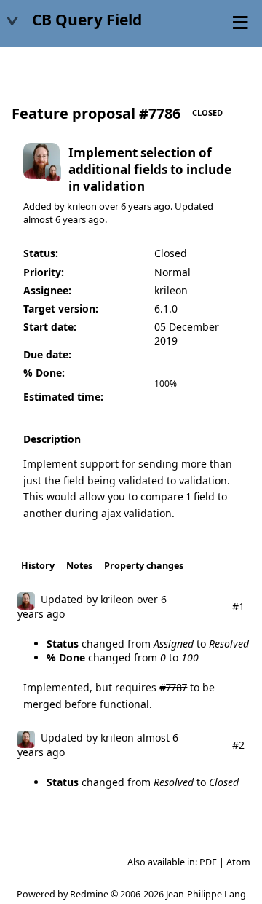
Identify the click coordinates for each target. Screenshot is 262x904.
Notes (79, 565)
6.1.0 (166, 308)
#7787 (173, 687)
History (38, 565)
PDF (208, 862)
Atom (238, 862)
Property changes (143, 565)
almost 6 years (54, 219)
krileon (82, 206)
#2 (238, 745)
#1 (238, 606)
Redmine (89, 894)
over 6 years (125, 206)
